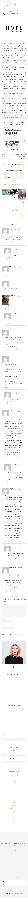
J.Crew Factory (14, 793)
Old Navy (14, 805)
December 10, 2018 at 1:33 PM (14, 267)
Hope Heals (4, 164)
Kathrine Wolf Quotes (21, 162)
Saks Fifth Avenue (13, 808)
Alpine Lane (21, 893)
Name (4, 619)
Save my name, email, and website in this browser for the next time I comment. (12, 635)
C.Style (14, 5)
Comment (5, 604)
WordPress (23, 894)
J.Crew (14, 790)
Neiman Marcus (14, 799)
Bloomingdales (14, 781)
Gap (14, 787)
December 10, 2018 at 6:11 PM (16, 314)
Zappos (14, 820)
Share (14, 184)
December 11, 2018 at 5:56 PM (16, 547)
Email (4, 625)
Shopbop (14, 814)
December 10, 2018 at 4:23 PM (14, 357)
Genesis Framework (16, 894)
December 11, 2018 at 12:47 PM (14, 489)
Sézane (14, 811)
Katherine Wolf (10, 62)
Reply (6, 243)
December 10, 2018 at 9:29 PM (14, 411)
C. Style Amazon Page (14, 775)
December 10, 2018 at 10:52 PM (17, 465)
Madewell (14, 796)
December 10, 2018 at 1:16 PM (14, 229)
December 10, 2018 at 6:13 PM (16, 249)
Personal (4, 11)
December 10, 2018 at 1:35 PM (14, 282)
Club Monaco (14, 784)
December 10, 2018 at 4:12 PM (14, 331)
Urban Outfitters (14, 817)
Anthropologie (14, 778)
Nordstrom (14, 802)
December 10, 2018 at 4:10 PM (14, 296)
